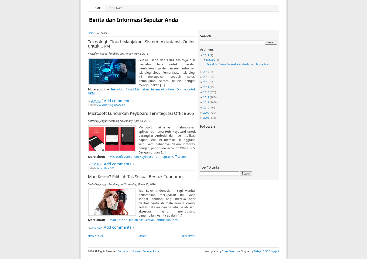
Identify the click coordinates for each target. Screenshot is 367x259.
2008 (206, 118)
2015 (206, 82)
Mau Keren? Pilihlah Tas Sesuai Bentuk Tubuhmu (135, 177)
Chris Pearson (230, 251)
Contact (116, 8)
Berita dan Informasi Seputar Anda (133, 20)
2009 (206, 112)
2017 (206, 72)
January (210, 60)
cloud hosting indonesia (111, 105)
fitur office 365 (105, 168)
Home (96, 8)
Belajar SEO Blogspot (266, 251)
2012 (206, 97)
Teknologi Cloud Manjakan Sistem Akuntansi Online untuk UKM (142, 44)
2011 (206, 102)
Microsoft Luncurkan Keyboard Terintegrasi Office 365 (141, 113)
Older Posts (189, 236)
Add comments (117, 100)
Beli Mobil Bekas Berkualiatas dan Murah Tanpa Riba (237, 64)
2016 (206, 77)
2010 (206, 107)
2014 (206, 87)
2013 (206, 92)
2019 (206, 55)
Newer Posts (95, 236)
